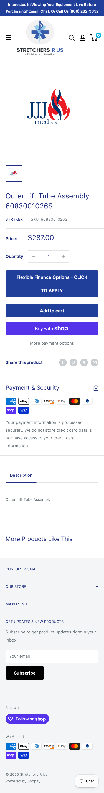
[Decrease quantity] (34, 256)
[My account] (82, 38)
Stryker (14, 219)
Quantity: (15, 256)
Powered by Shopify (23, 781)
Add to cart (52, 311)
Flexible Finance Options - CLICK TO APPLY (52, 283)
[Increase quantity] (63, 256)
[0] (93, 37)
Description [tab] (21, 475)
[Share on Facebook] (63, 362)
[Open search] (72, 38)
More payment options (52, 343)
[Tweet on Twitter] (84, 362)
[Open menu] (8, 37)
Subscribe (25, 673)
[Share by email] (94, 362)
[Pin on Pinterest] (73, 362)
